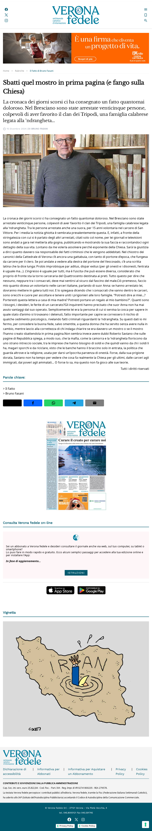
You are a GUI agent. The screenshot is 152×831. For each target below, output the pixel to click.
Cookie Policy (88, 826)
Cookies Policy (141, 771)
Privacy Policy (121, 771)
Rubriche (19, 70)
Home (6, 70)
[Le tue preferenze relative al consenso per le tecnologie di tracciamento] (145, 824)
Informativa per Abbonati (48, 771)
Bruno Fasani (39, 128)
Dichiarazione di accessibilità (14, 771)
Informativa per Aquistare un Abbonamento (86, 771)
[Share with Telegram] (74, 403)
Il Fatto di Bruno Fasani (41, 70)
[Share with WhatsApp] (53, 403)
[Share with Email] (94, 403)
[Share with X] (12, 403)
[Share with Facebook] (33, 403)
